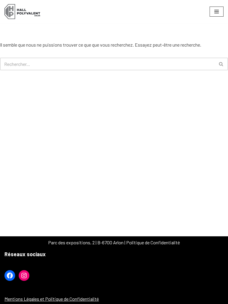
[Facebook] (9, 275)
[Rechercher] (221, 64)
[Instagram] (24, 275)
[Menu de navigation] (217, 12)
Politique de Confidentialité (153, 242)
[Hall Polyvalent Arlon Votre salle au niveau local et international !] (23, 11)
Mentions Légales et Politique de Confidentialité (51, 299)
